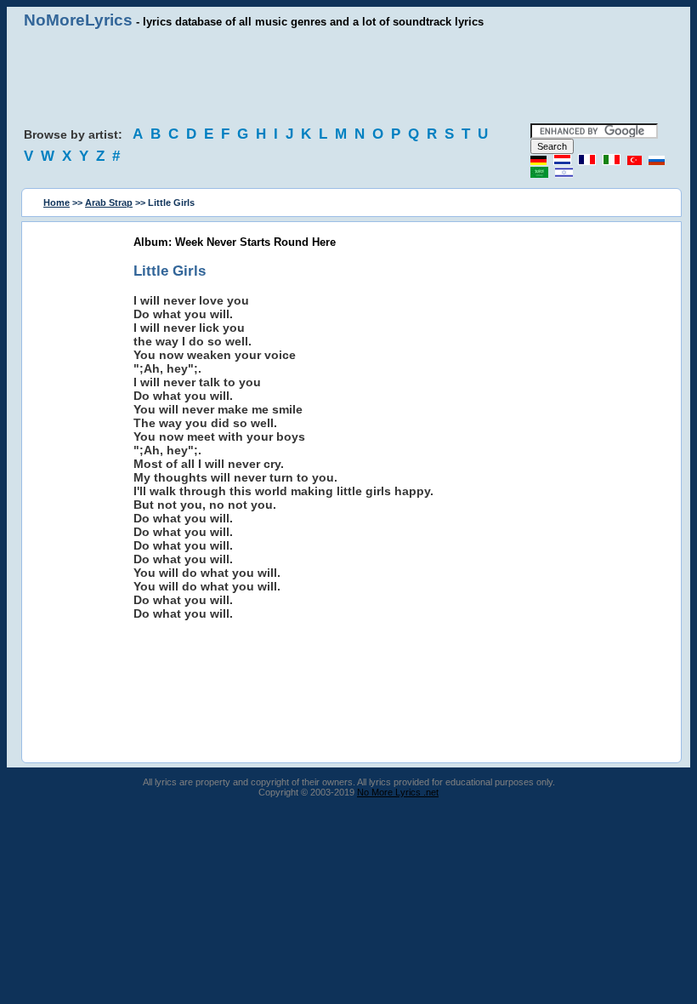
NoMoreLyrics (78, 20)
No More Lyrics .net (398, 792)
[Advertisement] (348, 76)
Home (56, 202)
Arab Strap (109, 202)
